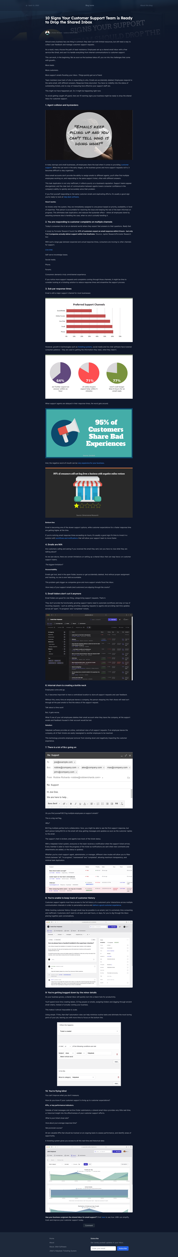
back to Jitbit (33, 5)
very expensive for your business (91, 463)
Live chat (48, 250)
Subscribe (123, 1248)
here (103, 1217)
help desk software (71, 197)
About (51, 1243)
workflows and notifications (67, 538)
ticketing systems (85, 347)
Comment (89, 1225)
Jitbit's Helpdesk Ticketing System (63, 1251)
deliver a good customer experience (107, 905)
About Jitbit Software (57, 1247)
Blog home (90, 5)
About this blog (146, 5)
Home (51, 1238)
